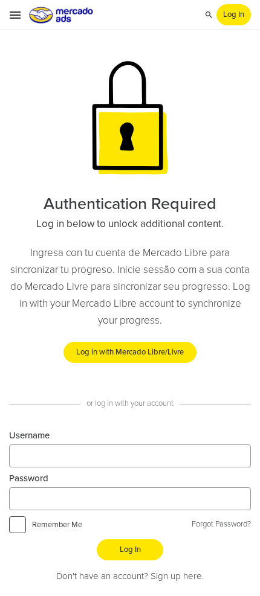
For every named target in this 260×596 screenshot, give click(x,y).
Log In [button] (233, 15)
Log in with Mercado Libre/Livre (130, 352)
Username (29, 435)
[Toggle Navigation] (15, 15)
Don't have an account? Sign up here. (130, 576)
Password (28, 478)
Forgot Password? (221, 524)
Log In (130, 550)
